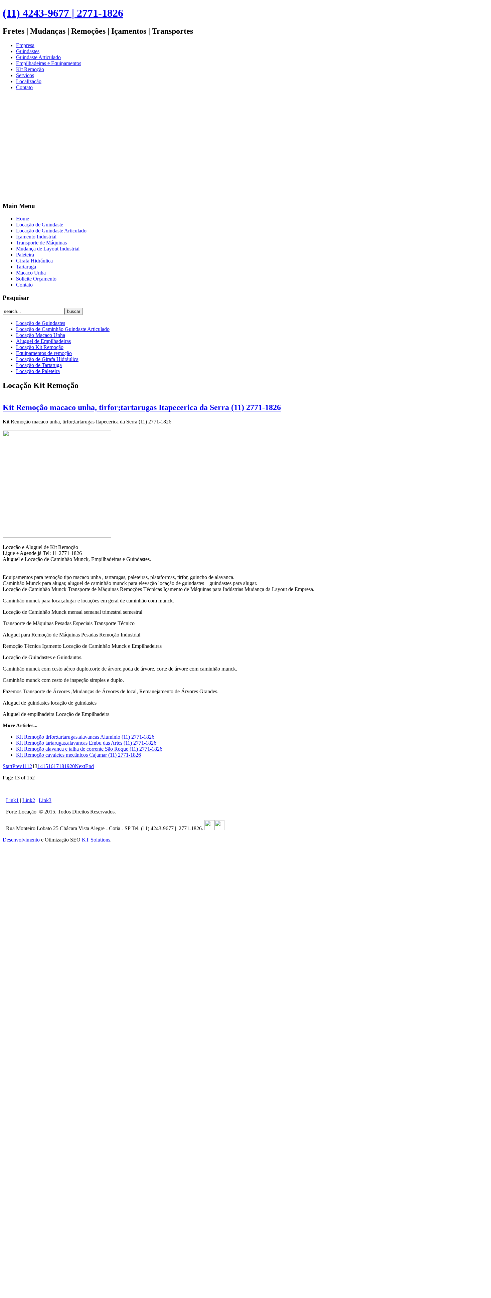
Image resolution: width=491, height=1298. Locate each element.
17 (56, 766)
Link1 (12, 800)
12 (29, 766)
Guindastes (27, 51)
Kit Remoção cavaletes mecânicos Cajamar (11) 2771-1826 (78, 755)
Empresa (25, 45)
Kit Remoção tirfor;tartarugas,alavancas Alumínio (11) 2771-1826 (85, 737)
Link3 (45, 800)
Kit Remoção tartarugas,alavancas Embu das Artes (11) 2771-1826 (86, 743)
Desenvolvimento (21, 840)
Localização (28, 81)
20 (72, 766)
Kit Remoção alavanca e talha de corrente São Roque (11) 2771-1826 (89, 749)
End (89, 766)
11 (24, 766)
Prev (17, 766)
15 (45, 766)
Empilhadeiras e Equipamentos (48, 63)
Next (80, 766)
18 (61, 766)
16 (50, 766)
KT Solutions (96, 840)
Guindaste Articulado (38, 57)
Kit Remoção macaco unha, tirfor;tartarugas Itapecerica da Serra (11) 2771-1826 (142, 407)
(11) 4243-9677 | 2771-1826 (63, 13)
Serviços (25, 75)
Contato (24, 87)
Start (7, 766)
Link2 (28, 800)
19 (66, 766)
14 (40, 766)
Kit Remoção (30, 69)
